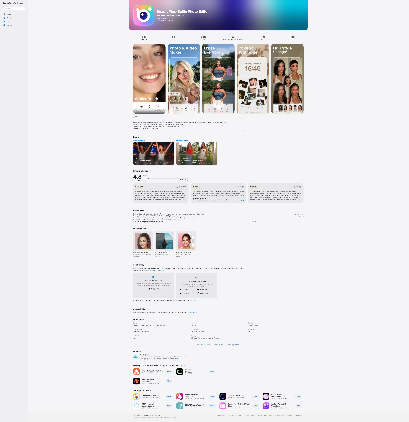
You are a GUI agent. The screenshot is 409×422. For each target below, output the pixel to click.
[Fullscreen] (163, 111)
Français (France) (262, 415)
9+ (249, 331)
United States (221, 415)
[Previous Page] (131, 78)
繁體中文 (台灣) (298, 415)
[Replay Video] (135, 111)
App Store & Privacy (153, 417)
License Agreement (232, 345)
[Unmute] (159, 111)
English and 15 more (197, 331)
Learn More (193, 300)
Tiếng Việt (289, 415)
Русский (246, 415)
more (244, 130)
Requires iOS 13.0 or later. (141, 331)
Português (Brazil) (279, 415)
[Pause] (156, 111)
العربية (240, 415)
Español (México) (231, 415)
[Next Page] (305, 78)
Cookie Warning (165, 417)
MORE (184, 199)
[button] (14, 14)
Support (174, 417)
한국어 (270, 415)
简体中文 (253, 415)
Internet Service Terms (139, 417)
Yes (134, 338)
